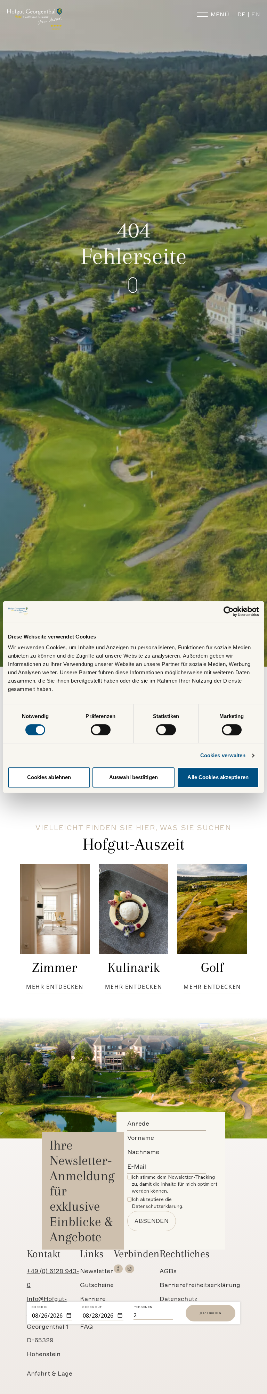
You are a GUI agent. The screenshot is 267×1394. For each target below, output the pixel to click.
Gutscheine (97, 1285)
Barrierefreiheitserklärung (200, 1285)
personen (143, 1307)
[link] (118, 1269)
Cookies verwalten (223, 755)
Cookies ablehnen (49, 777)
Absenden (152, 1221)
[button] (145, 285)
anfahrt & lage (49, 1373)
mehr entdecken (54, 987)
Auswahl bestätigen (133, 777)
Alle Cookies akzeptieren (217, 777)
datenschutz (178, 1299)
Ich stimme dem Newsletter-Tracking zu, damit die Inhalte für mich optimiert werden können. (174, 1184)
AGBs (168, 1271)
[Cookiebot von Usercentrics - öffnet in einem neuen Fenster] (228, 611)
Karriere (93, 1299)
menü (220, 14)
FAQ (86, 1326)
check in (40, 1307)
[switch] (101, 729)
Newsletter (96, 1271)
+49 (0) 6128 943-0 (53, 1278)
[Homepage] (35, 19)
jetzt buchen (210, 1313)
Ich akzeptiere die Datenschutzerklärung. (157, 1202)
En (255, 14)
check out (92, 1307)
